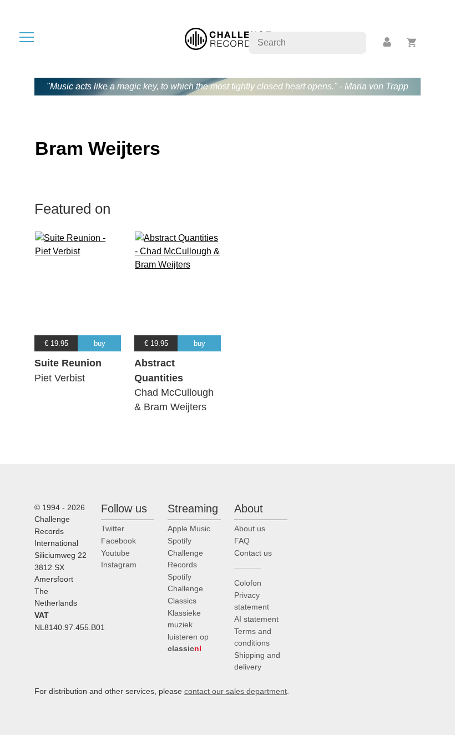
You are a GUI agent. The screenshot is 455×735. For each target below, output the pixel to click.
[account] (387, 42)
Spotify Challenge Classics (185, 588)
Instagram (118, 564)
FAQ (242, 540)
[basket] (412, 42)
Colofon (247, 582)
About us (249, 528)
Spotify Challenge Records (185, 552)
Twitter (112, 528)
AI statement (256, 619)
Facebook (118, 540)
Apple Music (189, 528)
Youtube (115, 552)
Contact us (253, 552)
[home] (228, 38)
